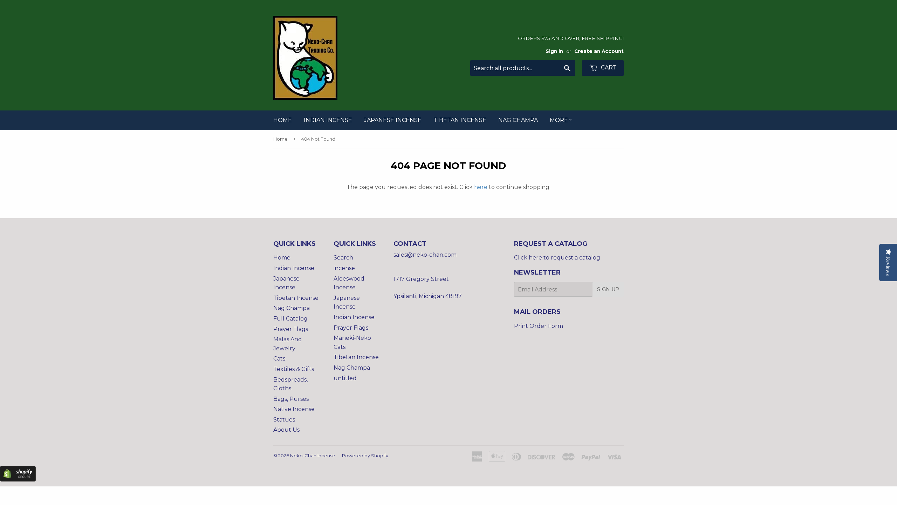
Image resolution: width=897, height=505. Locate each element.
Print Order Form (538, 326)
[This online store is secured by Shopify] (18, 479)
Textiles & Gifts (293, 369)
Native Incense (294, 409)
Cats (279, 358)
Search (343, 257)
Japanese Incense (393, 120)
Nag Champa (518, 120)
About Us (286, 429)
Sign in (554, 51)
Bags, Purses (291, 399)
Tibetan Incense (459, 120)
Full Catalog (290, 318)
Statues (284, 419)
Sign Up (608, 289)
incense (344, 268)
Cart (608, 67)
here (480, 187)
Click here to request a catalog (557, 257)
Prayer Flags (290, 329)
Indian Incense (328, 120)
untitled (345, 378)
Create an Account (599, 51)
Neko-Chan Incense (312, 455)
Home (282, 120)
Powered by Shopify (365, 455)
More (559, 120)
